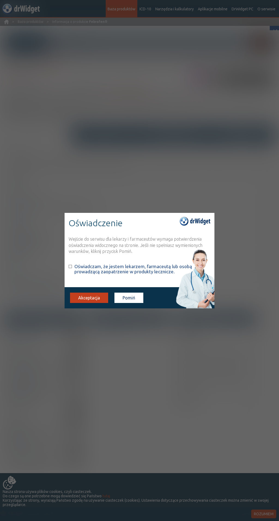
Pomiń (129, 297)
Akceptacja (89, 297)
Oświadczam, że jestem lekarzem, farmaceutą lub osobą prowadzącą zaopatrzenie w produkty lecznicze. (133, 269)
